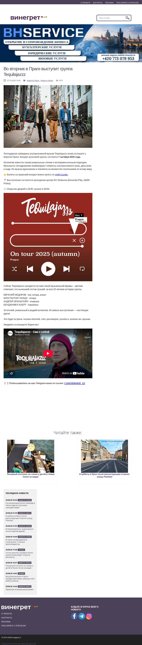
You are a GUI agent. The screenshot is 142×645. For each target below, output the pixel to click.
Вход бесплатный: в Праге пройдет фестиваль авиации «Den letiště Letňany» (20, 578)
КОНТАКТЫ (97, 2)
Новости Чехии (47, 80)
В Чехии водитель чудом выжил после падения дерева (19, 530)
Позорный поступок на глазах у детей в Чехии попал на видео (30, 475)
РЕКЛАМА (109, 2)
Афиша (21, 550)
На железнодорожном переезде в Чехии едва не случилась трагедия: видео (20, 505)
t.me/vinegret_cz (74, 383)
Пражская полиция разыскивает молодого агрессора (19, 590)
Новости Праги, (33, 80)
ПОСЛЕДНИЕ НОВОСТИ (17, 493)
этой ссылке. (61, 174)
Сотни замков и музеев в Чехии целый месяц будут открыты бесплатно (19, 554)
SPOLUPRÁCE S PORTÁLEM (127, 2)
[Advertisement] (48, 409)
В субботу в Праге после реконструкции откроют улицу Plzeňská (104, 475)
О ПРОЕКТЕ (85, 2)
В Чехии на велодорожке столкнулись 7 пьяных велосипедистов (16, 541)
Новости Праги (24, 513)
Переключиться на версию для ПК (18, 643)
